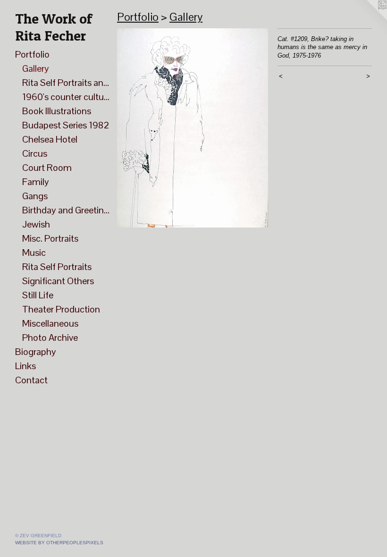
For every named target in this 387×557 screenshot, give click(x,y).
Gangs (35, 196)
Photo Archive (50, 337)
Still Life (37, 295)
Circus (34, 153)
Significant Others (58, 281)
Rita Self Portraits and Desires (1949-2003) (65, 82)
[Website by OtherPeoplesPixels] (368, 19)
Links (25, 366)
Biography (35, 352)
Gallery (35, 68)
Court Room (47, 167)
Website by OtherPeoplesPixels (59, 542)
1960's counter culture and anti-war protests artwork (65, 97)
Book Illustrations (56, 111)
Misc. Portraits (50, 238)
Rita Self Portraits (57, 267)
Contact (31, 380)
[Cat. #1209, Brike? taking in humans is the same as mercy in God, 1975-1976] (192, 128)
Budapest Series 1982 (65, 125)
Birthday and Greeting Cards (65, 210)
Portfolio (32, 54)
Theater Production (61, 309)
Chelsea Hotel (49, 139)
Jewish (36, 224)
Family (35, 182)
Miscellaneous (50, 323)
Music (34, 252)
